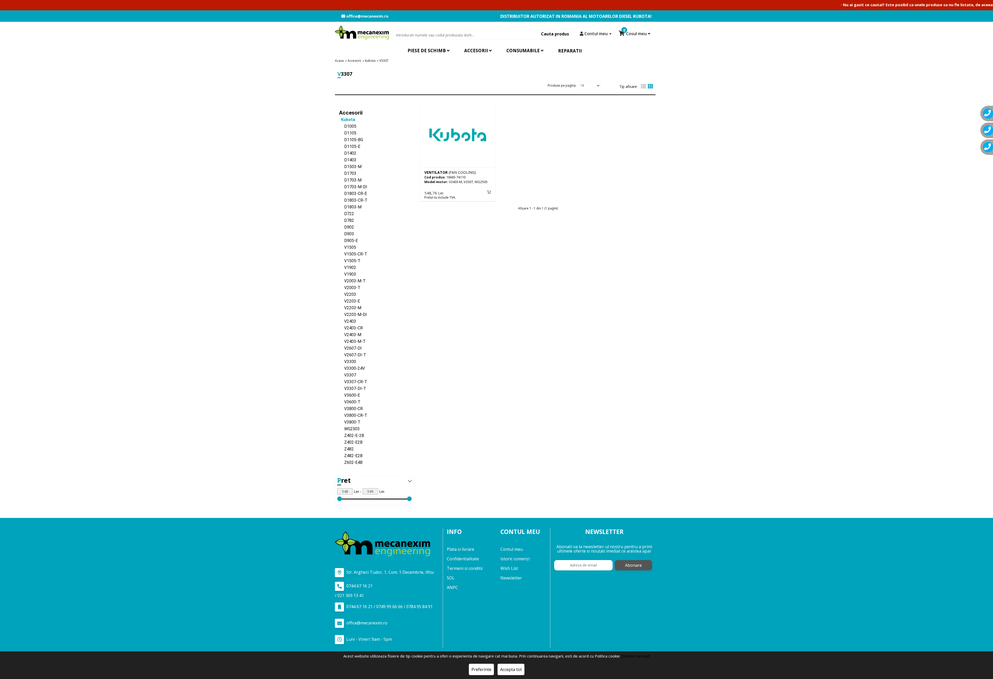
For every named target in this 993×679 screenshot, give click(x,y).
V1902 (347, 267)
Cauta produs (555, 34)
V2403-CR (351, 328)
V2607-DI (350, 348)
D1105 (347, 133)
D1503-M (350, 166)
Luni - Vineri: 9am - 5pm (368, 639)
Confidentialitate (463, 559)
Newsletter (511, 578)
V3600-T (349, 401)
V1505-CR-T (353, 254)
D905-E (348, 240)
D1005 (347, 126)
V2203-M (350, 307)
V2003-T (349, 287)
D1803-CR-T (353, 200)
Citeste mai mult (635, 656)
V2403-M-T (352, 341)
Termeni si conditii (465, 568)
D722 (346, 213)
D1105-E (349, 146)
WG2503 (349, 428)
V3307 (347, 375)
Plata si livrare (460, 549)
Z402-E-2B (351, 435)
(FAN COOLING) (450, 172)
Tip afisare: (628, 86)
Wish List (509, 568)
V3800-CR (351, 408)
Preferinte (481, 669)
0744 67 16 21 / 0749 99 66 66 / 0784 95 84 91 (389, 606)
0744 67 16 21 (359, 586)
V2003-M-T (352, 280)
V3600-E (349, 395)
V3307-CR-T (353, 381)
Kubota (347, 119)
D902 (346, 227)
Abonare (633, 565)
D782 (346, 220)
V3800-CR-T (353, 415)
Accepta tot (511, 669)
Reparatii (570, 51)
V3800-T (349, 422)
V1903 (347, 274)
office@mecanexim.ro (366, 16)
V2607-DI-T (352, 354)
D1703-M (350, 180)
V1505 (347, 247)
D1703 (347, 173)
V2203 (347, 294)
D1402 (347, 153)
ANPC (452, 587)
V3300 (347, 361)
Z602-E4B (351, 462)
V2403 (347, 321)
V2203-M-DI (353, 314)
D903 (346, 233)
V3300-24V (352, 368)
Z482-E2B (351, 455)
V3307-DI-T (352, 388)
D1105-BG (351, 139)
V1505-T (349, 260)
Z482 (346, 449)
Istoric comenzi (515, 559)
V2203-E (349, 301)
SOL (451, 578)
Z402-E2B (351, 442)
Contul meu (511, 549)
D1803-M (350, 207)
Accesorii (351, 113)
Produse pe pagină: (562, 85)
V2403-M (350, 334)
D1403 (347, 159)
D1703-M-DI (353, 186)
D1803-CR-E (353, 193)
